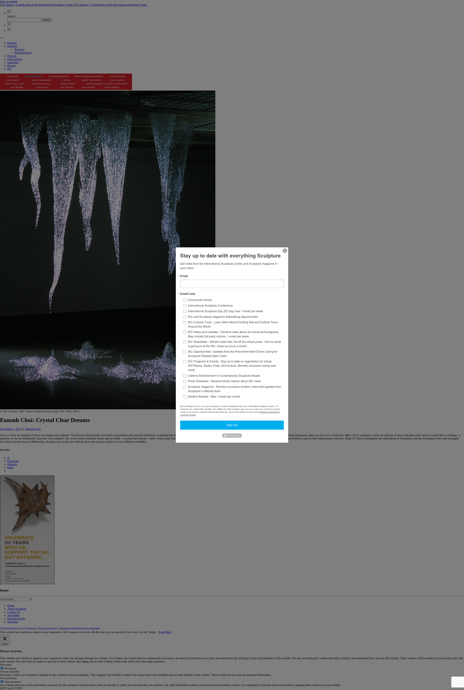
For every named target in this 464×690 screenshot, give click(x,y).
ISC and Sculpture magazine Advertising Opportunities (223, 317)
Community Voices (200, 300)
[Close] (285, 250)
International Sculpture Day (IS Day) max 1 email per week (225, 311)
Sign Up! (232, 425)
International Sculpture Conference (210, 305)
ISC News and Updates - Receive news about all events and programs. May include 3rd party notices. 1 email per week (233, 334)
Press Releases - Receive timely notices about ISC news (224, 381)
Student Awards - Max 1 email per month (214, 396)
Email (184, 276)
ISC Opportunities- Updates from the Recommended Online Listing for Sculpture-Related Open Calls (232, 353)
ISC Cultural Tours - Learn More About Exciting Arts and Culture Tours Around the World (233, 324)
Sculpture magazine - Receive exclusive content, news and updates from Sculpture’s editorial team (234, 389)
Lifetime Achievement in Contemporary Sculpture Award (224, 375)
